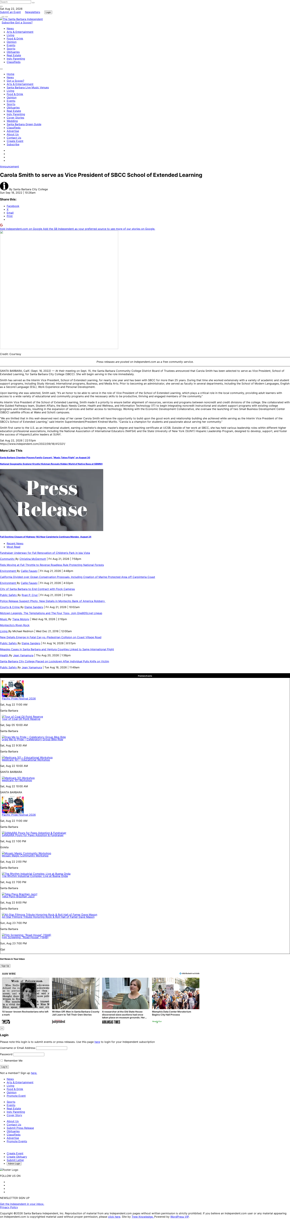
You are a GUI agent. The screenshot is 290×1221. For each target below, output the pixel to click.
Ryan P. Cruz (30, 595)
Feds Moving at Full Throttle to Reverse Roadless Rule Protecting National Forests (52, 565)
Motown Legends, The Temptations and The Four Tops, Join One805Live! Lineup (51, 613)
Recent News (15, 543)
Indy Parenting (16, 58)
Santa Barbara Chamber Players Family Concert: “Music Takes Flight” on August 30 (45, 457)
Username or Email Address (17, 1048)
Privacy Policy (9, 1207)
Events (11, 45)
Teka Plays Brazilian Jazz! (18, 896)
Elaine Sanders (34, 607)
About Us (13, 134)
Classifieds (13, 62)
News (10, 28)
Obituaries (13, 52)
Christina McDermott (32, 559)
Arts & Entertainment (20, 31)
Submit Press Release (20, 1128)
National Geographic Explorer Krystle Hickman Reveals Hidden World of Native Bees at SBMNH (51, 464)
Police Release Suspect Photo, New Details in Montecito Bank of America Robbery (53, 601)
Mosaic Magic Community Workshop (25, 855)
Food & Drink (15, 38)
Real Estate (14, 55)
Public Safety (9, 595)
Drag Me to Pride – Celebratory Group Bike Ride (32, 739)
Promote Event (16, 1095)
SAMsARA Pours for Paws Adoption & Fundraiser (33, 835)
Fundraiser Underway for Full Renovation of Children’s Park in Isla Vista (45, 552)
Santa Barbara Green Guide (24, 124)
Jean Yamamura (23, 655)
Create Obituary (17, 1156)
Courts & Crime (10, 607)
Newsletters (32, 12)
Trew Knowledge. (143, 1216)
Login (48, 12)
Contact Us (14, 137)
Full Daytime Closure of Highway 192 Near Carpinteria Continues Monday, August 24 (45, 536)
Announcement (9, 166)
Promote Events (17, 1141)
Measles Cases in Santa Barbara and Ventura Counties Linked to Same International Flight (57, 649)
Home (10, 74)
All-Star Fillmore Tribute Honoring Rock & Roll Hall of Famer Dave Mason (48, 917)
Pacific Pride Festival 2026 (19, 698)
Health (4, 655)
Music (4, 619)
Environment (8, 571)
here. (34, 1073)
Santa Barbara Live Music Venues (28, 87)
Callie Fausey (29, 571)
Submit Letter (15, 1160)
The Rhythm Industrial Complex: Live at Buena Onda (35, 876)
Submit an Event (10, 12)
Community (7, 559)
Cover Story (14, 1115)
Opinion (11, 42)
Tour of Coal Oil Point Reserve (21, 719)
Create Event (15, 141)
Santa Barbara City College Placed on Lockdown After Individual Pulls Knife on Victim (54, 661)
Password (6, 1054)
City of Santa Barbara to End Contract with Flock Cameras (37, 589)
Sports (11, 48)
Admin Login (14, 1163)
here (97, 1041)
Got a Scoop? (24, 22)
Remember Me (12, 1060)
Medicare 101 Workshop (17, 780)
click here (114, 1216)
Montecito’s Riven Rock (15, 625)
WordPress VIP (179, 1216)
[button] (26, 1001)
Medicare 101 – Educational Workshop (26, 759)
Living (10, 35)
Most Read (13, 546)
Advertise (13, 131)
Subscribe (8, 22)
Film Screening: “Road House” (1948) (25, 937)
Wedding (12, 121)
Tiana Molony (20, 619)
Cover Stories (15, 117)
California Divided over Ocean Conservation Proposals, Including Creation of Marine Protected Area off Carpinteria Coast (77, 577)
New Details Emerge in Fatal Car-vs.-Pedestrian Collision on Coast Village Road (50, 637)
